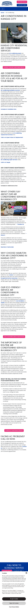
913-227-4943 (22, 5)
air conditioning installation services (10, 90)
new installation (20, 301)
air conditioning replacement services (11, 133)
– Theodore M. (20, 224)
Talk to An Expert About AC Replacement (12, 137)
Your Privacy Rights (14, 606)
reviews (11, 275)
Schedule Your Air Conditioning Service (14, 67)
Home (2, 12)
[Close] (26, 573)
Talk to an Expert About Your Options (14, 336)
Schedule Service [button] (22, 2)
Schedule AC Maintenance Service (14, 430)
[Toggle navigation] (3, 9)
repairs (3, 302)
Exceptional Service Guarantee (9, 278)
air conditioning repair (15, 53)
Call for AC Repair (5, 162)
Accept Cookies (14, 599)
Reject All (14, 603)
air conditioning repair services (9, 159)
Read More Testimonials (7, 247)
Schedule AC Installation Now (8, 109)
